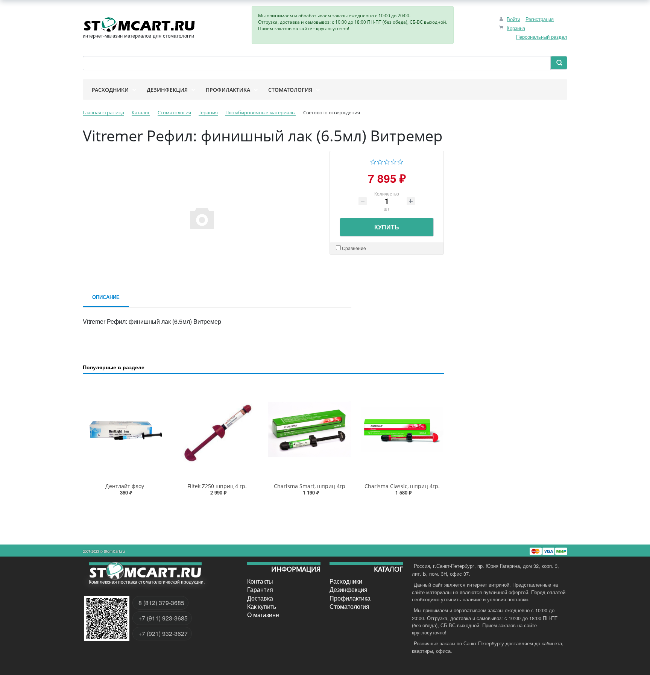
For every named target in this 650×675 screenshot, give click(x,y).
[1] (373, 161)
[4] (393, 161)
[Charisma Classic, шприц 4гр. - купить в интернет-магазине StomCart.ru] (402, 430)
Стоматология (349, 606)
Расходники (346, 581)
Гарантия (260, 590)
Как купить (261, 606)
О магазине (263, 615)
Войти (513, 19)
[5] (400, 161)
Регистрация (539, 19)
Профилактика (350, 598)
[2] (380, 161)
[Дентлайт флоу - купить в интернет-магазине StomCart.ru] (124, 430)
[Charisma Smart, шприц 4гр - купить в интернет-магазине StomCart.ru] (309, 430)
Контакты (260, 581)
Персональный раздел (541, 36)
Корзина (516, 28)
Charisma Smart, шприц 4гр (309, 486)
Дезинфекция (349, 590)
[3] (387, 161)
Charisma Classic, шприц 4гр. (402, 486)
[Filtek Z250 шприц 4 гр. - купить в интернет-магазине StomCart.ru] (217, 430)
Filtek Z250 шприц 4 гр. (217, 486)
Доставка (260, 598)
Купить (386, 227)
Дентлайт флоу (124, 486)
